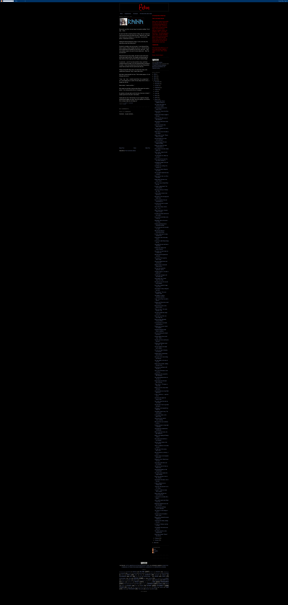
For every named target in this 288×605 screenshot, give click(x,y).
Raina (150, 583)
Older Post (147, 148)
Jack (164, 576)
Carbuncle (166, 571)
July (156, 91)
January (157, 540)
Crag (140, 573)
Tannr (121, 587)
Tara (129, 587)
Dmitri (152, 573)
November (157, 83)
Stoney (160, 585)
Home (121, 13)
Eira (167, 573)
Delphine (146, 573)
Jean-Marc (122, 578)
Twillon (140, 588)
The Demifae (136, 587)
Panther (126, 583)
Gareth (148, 574)
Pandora (164, 582)
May (156, 95)
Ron (123, 585)
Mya (123, 582)
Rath (167, 583)
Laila (150, 578)
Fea (141, 574)
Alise (142, 571)
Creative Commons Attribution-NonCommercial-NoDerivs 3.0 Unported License (159, 67)
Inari (156, 576)
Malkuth (161, 578)
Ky (145, 578)
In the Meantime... (146, 576)
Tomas (161, 587)
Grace (164, 574)
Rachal (144, 583)
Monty (150, 580)
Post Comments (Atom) (130, 150)
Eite (122, 574)
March (156, 99)
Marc (167, 578)
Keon (136, 578)
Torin (124, 588)
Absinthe (121, 571)
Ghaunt (157, 574)
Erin (136, 574)
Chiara (129, 573)
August (156, 89)
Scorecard (135, 13)
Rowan (129, 585)
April (156, 97)
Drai (162, 573)
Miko (135, 580)
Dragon (158, 573)
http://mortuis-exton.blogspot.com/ (137, 565)
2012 (155, 78)
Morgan (157, 580)
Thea (150, 587)
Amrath (152, 571)
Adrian (134, 571)
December (157, 81)
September (157, 87)
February (157, 538)
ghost (154, 552)
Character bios (128, 13)
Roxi (136, 585)
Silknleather (155, 551)
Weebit (148, 588)
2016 (155, 74)
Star (149, 585)
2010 (155, 542)
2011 (155, 80)
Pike (137, 583)
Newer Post (121, 148)
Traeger (131, 588)
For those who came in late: (146, 13)
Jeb (130, 578)
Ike (131, 576)
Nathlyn (130, 581)
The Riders (144, 587)
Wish (153, 588)
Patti (132, 583)
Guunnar (122, 576)
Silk (141, 585)
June (156, 93)
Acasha (128, 571)
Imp (136, 576)
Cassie (123, 573)
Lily (156, 578)
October (157, 85)
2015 (155, 76)
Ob (153, 582)
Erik (128, 574)
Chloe (135, 573)
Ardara (158, 571)
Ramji (160, 583)
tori (167, 587)
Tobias (155, 587)
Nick (137, 582)
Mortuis (154, 549)
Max (129, 580)
